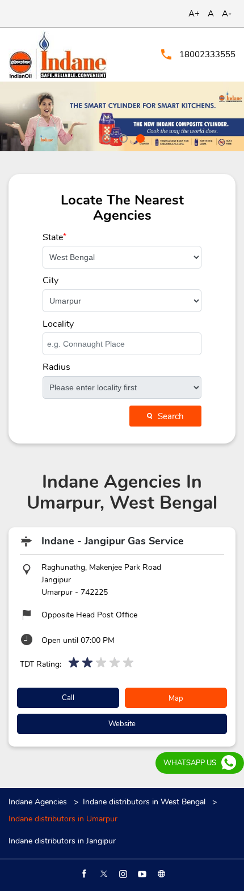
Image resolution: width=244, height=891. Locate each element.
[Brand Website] (160, 874)
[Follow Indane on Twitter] (102, 874)
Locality (58, 324)
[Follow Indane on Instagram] (122, 874)
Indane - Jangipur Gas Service (112, 541)
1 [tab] (105, 137)
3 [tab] (139, 137)
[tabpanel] (122, 116)
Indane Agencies (39, 801)
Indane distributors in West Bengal (144, 801)
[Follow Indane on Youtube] (141, 874)
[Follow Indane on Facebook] (83, 874)
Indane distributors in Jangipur (62, 841)
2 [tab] (122, 137)
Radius (56, 367)
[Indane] (58, 55)
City (50, 280)
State (54, 237)
